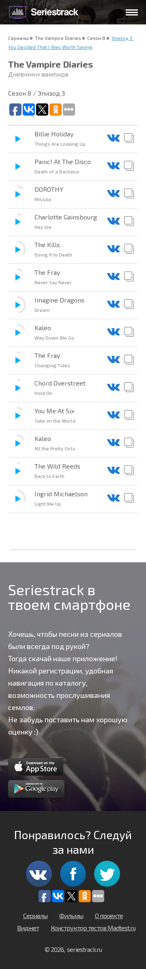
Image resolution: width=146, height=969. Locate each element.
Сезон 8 (96, 38)
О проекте (109, 915)
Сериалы (18, 38)
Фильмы (71, 915)
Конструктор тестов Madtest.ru (93, 928)
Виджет (28, 928)
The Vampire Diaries (58, 38)
